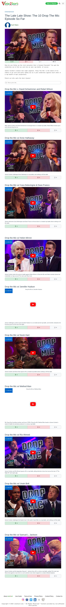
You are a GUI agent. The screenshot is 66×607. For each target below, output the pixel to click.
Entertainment (9, 12)
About (8, 596)
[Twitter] (31, 599)
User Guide (18, 596)
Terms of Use (28, 596)
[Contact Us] (43, 599)
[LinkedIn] (35, 599)
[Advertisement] (33, 590)
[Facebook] (27, 599)
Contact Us (59, 596)
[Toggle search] (59, 3)
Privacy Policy (38, 596)
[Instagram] (23, 599)
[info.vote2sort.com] (39, 599)
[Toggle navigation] (63, 3)
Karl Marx (14, 25)
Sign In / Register (51, 3)
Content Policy (49, 596)
